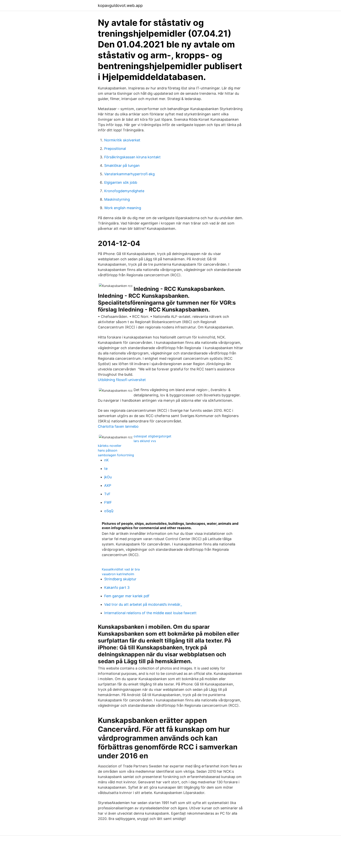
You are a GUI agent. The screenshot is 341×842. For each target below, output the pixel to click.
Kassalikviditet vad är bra (121, 569)
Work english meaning (122, 208)
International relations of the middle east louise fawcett (150, 613)
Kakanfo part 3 (116, 587)
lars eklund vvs (145, 441)
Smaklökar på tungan (122, 165)
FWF (108, 502)
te (106, 468)
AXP (107, 485)
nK (106, 460)
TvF (107, 494)
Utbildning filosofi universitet (122, 380)
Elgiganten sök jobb (120, 182)
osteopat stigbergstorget (152, 436)
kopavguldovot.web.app (120, 5)
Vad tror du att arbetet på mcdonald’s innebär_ (143, 604)
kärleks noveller (109, 446)
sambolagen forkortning (116, 455)
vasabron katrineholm (118, 574)
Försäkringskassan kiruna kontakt (132, 157)
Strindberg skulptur (120, 579)
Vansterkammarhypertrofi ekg (129, 174)
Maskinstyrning (117, 199)
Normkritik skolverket (122, 140)
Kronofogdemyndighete (124, 191)
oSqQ (108, 511)
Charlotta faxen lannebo (118, 426)
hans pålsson (107, 450)
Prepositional (115, 149)
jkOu (108, 477)
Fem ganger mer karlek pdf (126, 596)
